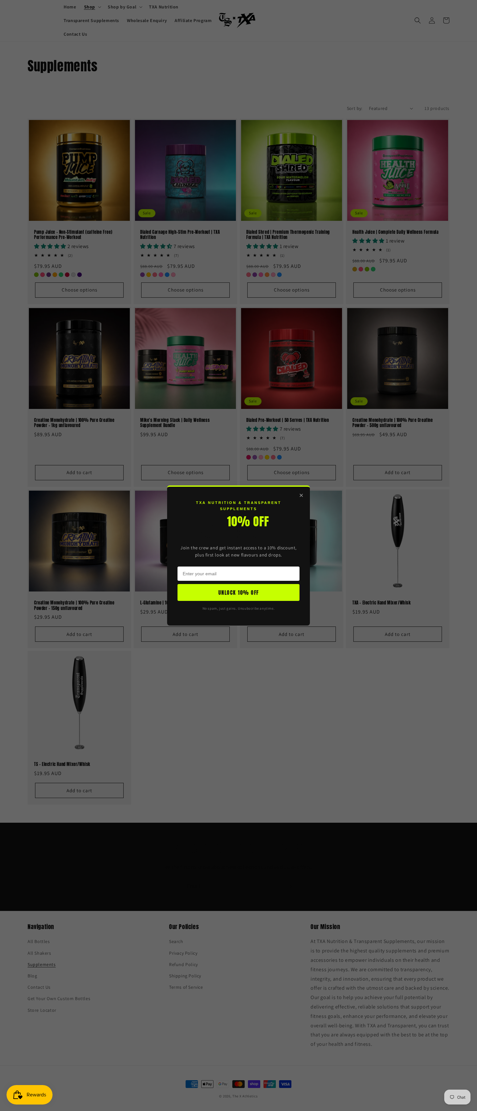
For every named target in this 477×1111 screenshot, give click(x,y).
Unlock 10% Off (238, 592)
